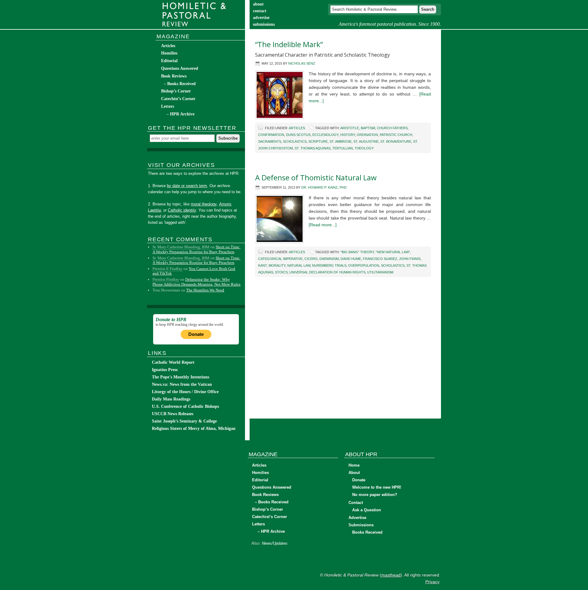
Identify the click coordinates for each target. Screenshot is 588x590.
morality (277, 265)
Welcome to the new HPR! (376, 487)
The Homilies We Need (205, 290)
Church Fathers (392, 128)
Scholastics (295, 141)
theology (364, 148)
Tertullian (342, 148)
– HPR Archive (180, 114)
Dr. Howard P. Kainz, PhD (324, 187)
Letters (167, 106)
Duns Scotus (298, 135)
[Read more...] (323, 224)
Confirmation (271, 135)
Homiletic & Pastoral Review (196, 14)
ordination (367, 135)
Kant (262, 265)
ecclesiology (325, 135)
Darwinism (329, 259)
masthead (391, 575)
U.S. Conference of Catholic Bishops (185, 406)
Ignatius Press (165, 369)
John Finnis (409, 259)
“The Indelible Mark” (289, 44)
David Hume (351, 259)
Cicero (311, 259)
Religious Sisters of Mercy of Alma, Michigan (194, 428)
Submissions (361, 525)
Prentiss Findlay (166, 279)
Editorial (169, 60)
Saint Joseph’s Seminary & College (184, 421)
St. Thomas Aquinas (312, 148)
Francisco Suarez (380, 259)
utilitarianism (380, 272)
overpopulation (363, 265)
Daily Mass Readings (171, 399)
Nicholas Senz (301, 63)
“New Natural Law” (393, 252)
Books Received (367, 532)
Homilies (169, 53)
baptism (368, 128)
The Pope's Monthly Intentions (180, 377)
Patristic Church (396, 135)
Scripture (318, 141)
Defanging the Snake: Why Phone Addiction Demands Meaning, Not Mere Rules (196, 282)
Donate (196, 334)
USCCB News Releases (172, 413)
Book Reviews (174, 76)
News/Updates (275, 543)
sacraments (269, 141)
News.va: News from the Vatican (182, 384)
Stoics (281, 272)
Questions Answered (179, 68)
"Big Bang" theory (357, 252)
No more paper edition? (374, 494)
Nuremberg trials (329, 265)
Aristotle (349, 128)
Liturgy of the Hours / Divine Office (185, 391)
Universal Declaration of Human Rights (327, 272)
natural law (298, 265)
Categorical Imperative (280, 259)
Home (354, 465)
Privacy (432, 581)
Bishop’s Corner (176, 91)
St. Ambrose (341, 141)
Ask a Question (366, 510)
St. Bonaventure (395, 141)
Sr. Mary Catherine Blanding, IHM (181, 247)
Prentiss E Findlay (168, 268)
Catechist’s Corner (178, 98)
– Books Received (180, 83)
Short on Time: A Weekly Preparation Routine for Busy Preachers (196, 249)
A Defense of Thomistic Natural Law (316, 177)
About (354, 472)
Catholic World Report (173, 362)
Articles (297, 128)
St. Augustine (366, 141)
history (347, 135)
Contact (356, 502)
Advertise (357, 517)
